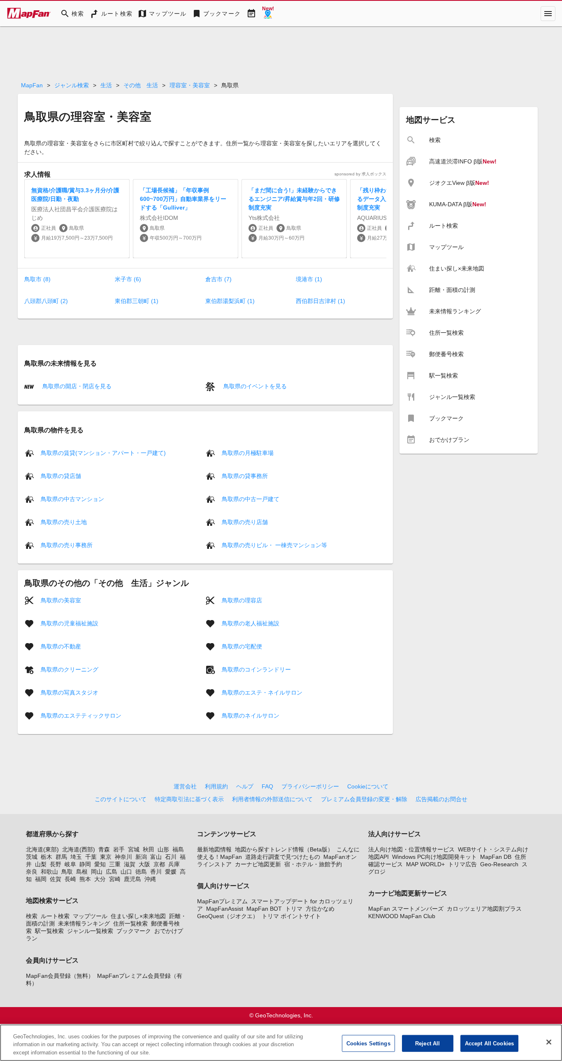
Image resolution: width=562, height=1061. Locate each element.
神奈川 (123, 856)
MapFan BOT (264, 908)
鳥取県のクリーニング (69, 669)
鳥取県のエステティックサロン (81, 715)
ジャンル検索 (71, 85)
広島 (111, 871)
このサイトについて (120, 799)
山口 (126, 871)
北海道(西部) (78, 849)
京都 (159, 864)
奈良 (31, 871)
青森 (104, 849)
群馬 (61, 856)
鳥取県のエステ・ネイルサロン (262, 692)
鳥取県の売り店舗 (245, 521)
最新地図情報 (214, 849)
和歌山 (49, 871)
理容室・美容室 (190, 85)
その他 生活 (140, 85)
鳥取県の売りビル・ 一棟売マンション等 (274, 544)
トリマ (293, 908)
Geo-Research (499, 864)
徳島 (141, 871)
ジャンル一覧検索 (90, 931)
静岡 (85, 864)
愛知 (100, 864)
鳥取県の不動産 (61, 646)
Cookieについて (367, 786)
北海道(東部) (42, 849)
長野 (55, 864)
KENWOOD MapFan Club (401, 916)
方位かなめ (320, 908)
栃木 (46, 856)
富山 (156, 856)
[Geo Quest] (268, 13)
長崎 (70, 879)
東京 (105, 856)
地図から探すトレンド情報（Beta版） (284, 849)
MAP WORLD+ (425, 864)
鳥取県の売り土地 (64, 521)
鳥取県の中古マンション (72, 498)
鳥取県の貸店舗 (61, 475)
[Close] (549, 1042)
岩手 (119, 849)
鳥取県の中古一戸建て (250, 498)
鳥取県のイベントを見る (254, 386)
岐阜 (70, 864)
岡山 (96, 871)
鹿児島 (132, 879)
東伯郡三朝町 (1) (136, 301)
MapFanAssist (224, 908)
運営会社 (185, 786)
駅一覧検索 (49, 931)
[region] (281, 1042)
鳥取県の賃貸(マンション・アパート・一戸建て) (103, 452)
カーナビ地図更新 (258, 864)
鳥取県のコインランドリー (256, 669)
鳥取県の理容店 (242, 600)
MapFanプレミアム (222, 901)
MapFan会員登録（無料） (60, 975)
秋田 (148, 849)
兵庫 (174, 864)
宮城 (133, 849)
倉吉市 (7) (218, 279)
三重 (115, 864)
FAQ (267, 786)
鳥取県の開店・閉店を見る (76, 386)
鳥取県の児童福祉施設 (69, 623)
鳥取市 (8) (37, 279)
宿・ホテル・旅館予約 (313, 864)
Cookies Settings (368, 1043)
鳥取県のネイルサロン (250, 715)
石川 (170, 856)
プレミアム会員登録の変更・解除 (364, 799)
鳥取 (67, 871)
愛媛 (170, 871)
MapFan (32, 85)
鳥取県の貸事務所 (245, 475)
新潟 (141, 856)
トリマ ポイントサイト (291, 916)
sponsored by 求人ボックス (360, 174)
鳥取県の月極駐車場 (248, 452)
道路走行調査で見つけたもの (282, 856)
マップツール (90, 916)
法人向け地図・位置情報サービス (411, 849)
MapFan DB (495, 856)
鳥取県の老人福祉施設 (250, 623)
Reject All (427, 1043)
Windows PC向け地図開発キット (434, 856)
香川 (156, 871)
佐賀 (55, 879)
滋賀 (129, 864)
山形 (163, 849)
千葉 (91, 856)
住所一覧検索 (130, 923)
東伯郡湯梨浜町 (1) (230, 301)
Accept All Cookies (489, 1043)
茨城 (31, 856)
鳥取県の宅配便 (242, 646)
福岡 (40, 879)
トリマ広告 (462, 864)
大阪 (144, 864)
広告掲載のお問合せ (441, 799)
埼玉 (76, 856)
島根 (82, 871)
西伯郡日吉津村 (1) (320, 301)
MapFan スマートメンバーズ (406, 908)
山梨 (40, 864)
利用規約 (216, 786)
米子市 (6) (128, 279)
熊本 (85, 879)
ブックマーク (133, 931)
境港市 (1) (309, 279)
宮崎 (115, 879)
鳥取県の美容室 (61, 600)
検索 (31, 916)
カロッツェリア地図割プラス (484, 908)
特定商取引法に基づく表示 (189, 799)
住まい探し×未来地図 (138, 916)
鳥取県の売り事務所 (67, 544)
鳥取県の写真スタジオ (69, 692)
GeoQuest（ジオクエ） (227, 916)
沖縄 (150, 879)
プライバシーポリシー (310, 786)
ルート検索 (55, 916)
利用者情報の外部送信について (272, 799)
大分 (100, 879)
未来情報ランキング (84, 923)
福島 (178, 849)
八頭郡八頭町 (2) (46, 301)
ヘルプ (244, 786)
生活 (106, 85)
